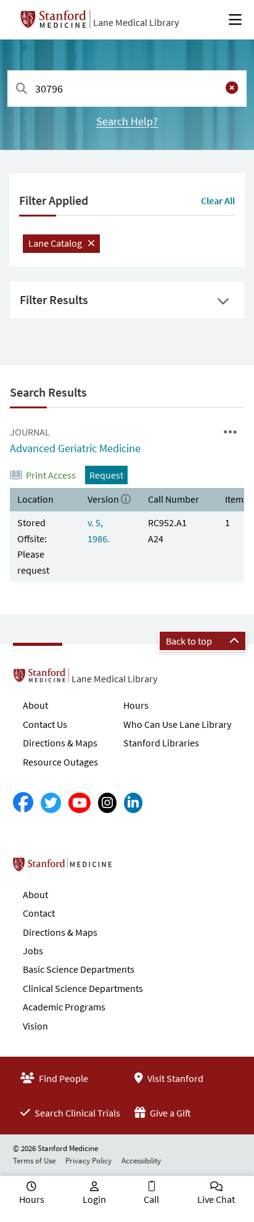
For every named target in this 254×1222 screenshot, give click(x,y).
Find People (62, 1078)
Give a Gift (169, 1113)
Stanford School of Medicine (133, 868)
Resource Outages (60, 762)
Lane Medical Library (136, 22)
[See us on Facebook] (23, 803)
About (35, 705)
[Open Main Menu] (235, 19)
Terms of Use (34, 1160)
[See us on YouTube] (79, 803)
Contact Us (45, 724)
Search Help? (127, 121)
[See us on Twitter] (51, 803)
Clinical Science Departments (83, 988)
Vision (35, 1026)
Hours (136, 705)
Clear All (218, 200)
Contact (39, 913)
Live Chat (216, 1199)
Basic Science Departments (78, 969)
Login (94, 1199)
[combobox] (127, 88)
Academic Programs (64, 1007)
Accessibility (141, 1160)
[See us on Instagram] (107, 803)
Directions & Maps (60, 743)
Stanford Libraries (161, 743)
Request (106, 475)
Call (151, 1199)
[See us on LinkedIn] (133, 803)
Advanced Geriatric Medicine (75, 448)
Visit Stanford (174, 1078)
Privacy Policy (88, 1160)
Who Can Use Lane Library (177, 724)
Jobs (33, 950)
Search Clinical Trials (76, 1113)
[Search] (21, 89)
